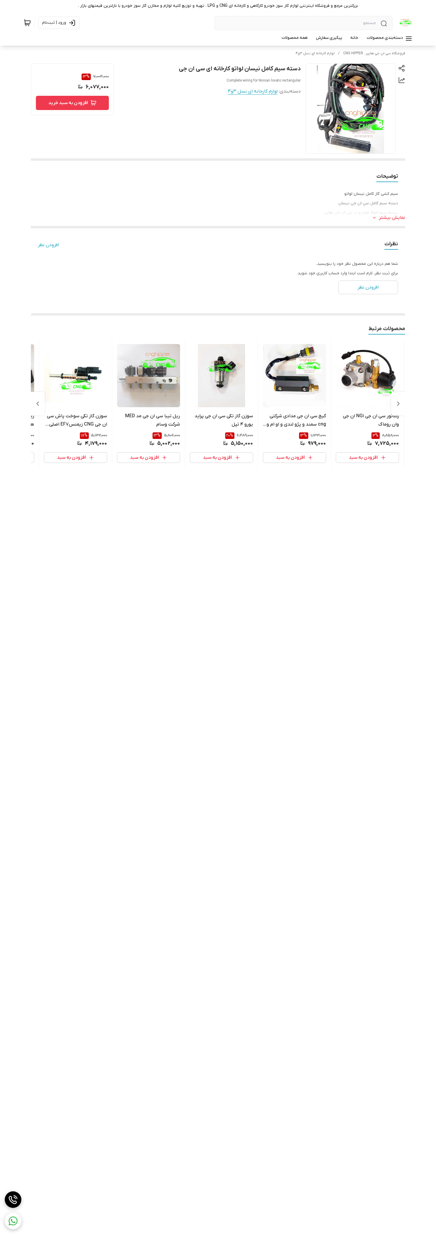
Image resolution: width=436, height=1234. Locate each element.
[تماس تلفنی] (13, 1199)
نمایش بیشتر (392, 218)
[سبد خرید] (27, 22)
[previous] (398, 403)
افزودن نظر (48, 245)
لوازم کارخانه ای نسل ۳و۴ (315, 53)
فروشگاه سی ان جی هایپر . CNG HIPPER (374, 53)
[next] (38, 403)
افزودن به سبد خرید (68, 103)
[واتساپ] (13, 1221)
